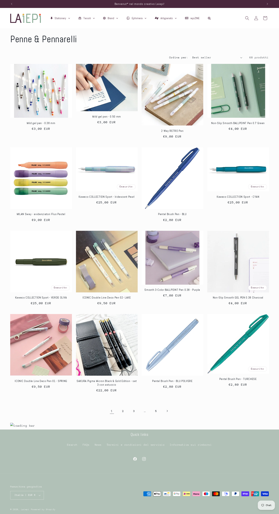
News (98, 444)
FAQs (86, 444)
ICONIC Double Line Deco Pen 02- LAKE (107, 297)
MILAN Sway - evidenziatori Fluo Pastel (41, 214)
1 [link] (112, 411)
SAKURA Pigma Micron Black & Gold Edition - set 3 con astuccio (107, 382)
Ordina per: (178, 57)
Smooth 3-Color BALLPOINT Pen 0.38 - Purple (172, 290)
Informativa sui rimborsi (191, 444)
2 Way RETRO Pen (172, 131)
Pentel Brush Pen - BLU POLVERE (172, 381)
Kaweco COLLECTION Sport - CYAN (238, 197)
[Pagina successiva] (167, 410)
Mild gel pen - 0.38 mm (41, 123)
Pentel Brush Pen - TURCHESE (238, 379)
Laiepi (25, 509)
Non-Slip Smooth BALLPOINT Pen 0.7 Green (238, 123)
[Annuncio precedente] (11, 4)
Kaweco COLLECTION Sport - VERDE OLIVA (41, 297)
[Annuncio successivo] (267, 4)
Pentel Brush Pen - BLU (172, 214)
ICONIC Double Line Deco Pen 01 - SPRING (41, 381)
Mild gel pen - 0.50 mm (106, 116)
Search (72, 444)
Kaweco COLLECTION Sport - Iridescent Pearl (107, 197)
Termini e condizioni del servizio (136, 444)
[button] (247, 18)
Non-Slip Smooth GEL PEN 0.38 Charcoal (238, 297)
